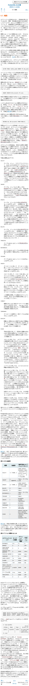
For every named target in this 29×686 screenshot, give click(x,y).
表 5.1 (2, 451)
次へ (27, 9)
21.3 (13, 57)
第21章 (9, 111)
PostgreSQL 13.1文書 (14, 5)
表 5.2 (2, 523)
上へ (14, 680)
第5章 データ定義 (15, 7)
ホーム (14, 683)
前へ (2, 680)
